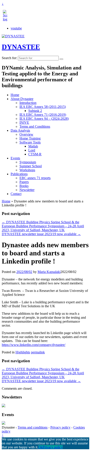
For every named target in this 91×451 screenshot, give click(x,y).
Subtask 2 (35, 111)
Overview (26, 134)
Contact (16, 194)
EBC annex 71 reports (35, 178)
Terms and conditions (32, 427)
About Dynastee (22, 99)
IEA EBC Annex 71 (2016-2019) (42, 114)
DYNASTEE (21, 47)
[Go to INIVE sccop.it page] (6, 19)
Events (15, 158)
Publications (19, 174)
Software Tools (30, 142)
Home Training (30, 138)
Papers (24, 182)
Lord (31, 150)
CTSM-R (35, 154)
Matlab (33, 146)
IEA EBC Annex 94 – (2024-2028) (44, 118)
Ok (40, 447)
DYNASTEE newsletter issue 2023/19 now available (41, 234)
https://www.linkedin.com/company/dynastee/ (33, 345)
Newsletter (26, 190)
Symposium (27, 162)
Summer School (30, 166)
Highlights (22, 352)
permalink (38, 352)
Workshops (27, 170)
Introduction (27, 103)
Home (15, 95)
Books (23, 186)
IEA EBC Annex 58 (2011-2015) (42, 107)
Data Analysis (20, 130)
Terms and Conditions (34, 126)
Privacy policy (60, 427)
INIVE (24, 122)
